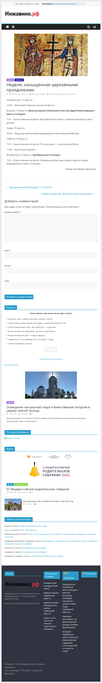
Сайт (7, 281)
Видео (10, 484)
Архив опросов (11, 365)
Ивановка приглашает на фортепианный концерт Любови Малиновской (70, 622)
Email (8, 265)
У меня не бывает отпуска (20, 343)
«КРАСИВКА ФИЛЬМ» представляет (47, 556)
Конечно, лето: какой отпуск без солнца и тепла (30, 319)
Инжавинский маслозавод (34, 548)
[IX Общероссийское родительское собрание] (51, 455)
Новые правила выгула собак (33, 526)
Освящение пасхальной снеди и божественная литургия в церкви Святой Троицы (48, 408)
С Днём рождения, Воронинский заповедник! (68, 193)
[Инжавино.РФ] (22, 579)
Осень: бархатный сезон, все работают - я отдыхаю (32, 327)
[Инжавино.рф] (7, 27)
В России (90, 573)
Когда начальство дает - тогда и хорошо (26, 335)
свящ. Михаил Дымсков (58, 94)
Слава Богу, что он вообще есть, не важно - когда (30, 339)
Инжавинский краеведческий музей (51, 586)
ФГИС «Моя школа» (28, 530)
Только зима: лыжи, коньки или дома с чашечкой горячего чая (37, 323)
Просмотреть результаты (51, 359)
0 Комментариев (38, 94)
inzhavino (24, 94)
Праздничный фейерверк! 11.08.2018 (29, 187)
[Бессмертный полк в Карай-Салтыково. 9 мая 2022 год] (13, 500)
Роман (7, 530)
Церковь (19, 80)
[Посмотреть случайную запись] (94, 27)
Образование (21, 484)
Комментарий (13, 212)
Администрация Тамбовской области (51, 596)
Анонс (10, 80)
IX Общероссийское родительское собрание (38, 489)
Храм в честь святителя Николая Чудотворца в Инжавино (50, 623)
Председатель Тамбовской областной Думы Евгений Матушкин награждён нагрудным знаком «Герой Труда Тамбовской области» (70, 598)
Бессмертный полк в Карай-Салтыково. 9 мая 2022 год (48, 501)
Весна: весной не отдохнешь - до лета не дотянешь (31, 331)
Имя (8, 250)
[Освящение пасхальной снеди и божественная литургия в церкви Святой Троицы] (51, 373)
